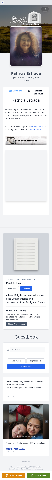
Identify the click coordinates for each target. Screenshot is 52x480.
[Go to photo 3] (20, 436)
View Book (12, 288)
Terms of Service (33, 469)
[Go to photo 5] (23, 436)
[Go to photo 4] (22, 436)
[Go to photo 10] (31, 436)
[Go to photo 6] (25, 436)
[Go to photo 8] (28, 436)
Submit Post (26, 366)
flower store (35, 129)
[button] (26, 421)
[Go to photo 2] (19, 436)
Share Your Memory (16, 324)
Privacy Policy (19, 469)
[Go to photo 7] (26, 436)
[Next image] (46, 421)
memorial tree (37, 126)
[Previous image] (5, 421)
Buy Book (26, 288)
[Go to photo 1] (17, 436)
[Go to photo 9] (29, 436)
